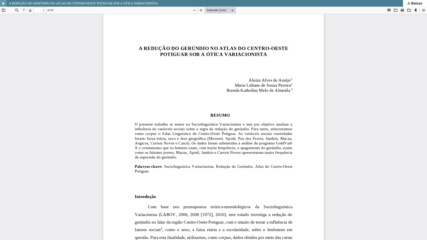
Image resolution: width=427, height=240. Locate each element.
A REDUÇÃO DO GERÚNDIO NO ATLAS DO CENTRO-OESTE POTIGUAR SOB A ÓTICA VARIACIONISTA (83, 3)
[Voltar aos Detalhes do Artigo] (3, 3)
